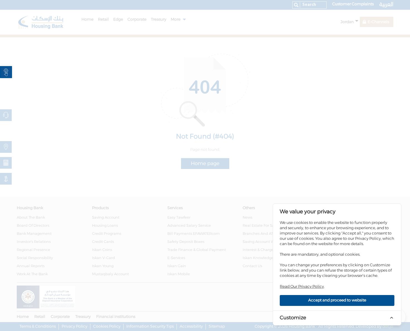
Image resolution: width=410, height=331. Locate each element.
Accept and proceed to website (337, 300)
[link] (6, 72)
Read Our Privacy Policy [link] (302, 287)
